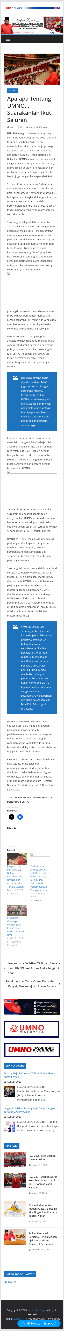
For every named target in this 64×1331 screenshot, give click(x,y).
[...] (43, 1099)
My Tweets (10, 1282)
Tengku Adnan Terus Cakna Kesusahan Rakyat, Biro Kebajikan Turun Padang (31, 983)
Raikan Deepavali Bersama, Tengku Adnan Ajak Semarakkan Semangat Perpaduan (43, 1239)
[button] (39, 1323)
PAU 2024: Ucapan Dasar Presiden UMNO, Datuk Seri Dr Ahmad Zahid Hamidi (43, 1182)
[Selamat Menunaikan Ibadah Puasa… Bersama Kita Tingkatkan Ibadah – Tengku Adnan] (15, 1214)
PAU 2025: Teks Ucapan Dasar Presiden (42, 1157)
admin (32, 127)
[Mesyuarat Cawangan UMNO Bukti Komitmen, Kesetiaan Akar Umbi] (17, 910)
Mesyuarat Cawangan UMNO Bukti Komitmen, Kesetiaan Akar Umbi (15, 926)
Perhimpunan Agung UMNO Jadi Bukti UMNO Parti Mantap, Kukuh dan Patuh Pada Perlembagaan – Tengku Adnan (39, 878)
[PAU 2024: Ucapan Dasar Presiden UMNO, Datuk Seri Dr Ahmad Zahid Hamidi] (15, 1186)
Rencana (12, 90)
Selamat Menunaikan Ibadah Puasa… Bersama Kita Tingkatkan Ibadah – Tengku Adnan (43, 1210)
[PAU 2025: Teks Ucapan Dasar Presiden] (15, 1161)
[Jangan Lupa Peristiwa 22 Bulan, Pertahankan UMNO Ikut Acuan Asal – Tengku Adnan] (17, 858)
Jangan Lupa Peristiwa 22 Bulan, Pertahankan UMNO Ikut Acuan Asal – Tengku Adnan (15, 876)
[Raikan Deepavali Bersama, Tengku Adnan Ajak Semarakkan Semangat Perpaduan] (15, 1242)
